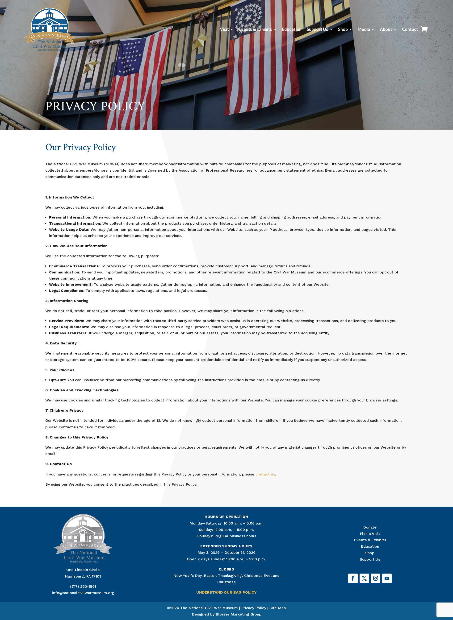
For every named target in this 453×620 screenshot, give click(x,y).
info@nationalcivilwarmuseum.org (83, 593)
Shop (343, 29)
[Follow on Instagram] (375, 578)
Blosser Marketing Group (238, 614)
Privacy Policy (253, 608)
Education (292, 29)
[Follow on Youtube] (387, 578)
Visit (224, 29)
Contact (410, 29)
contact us (265, 474)
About (386, 29)
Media (364, 29)
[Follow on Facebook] (353, 578)
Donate (370, 527)
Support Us (317, 29)
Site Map (277, 608)
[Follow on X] (364, 578)
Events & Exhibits (255, 29)
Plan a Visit (370, 533)
